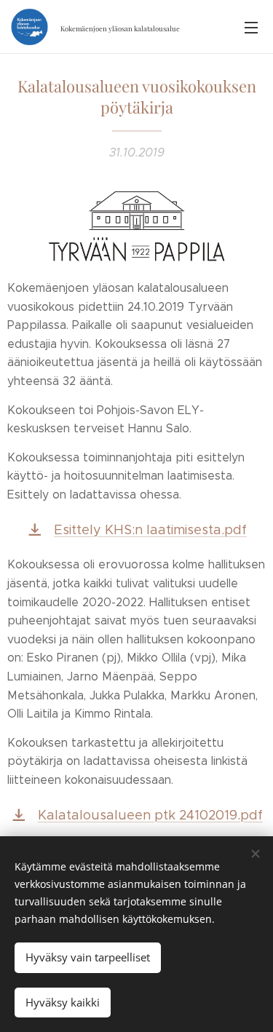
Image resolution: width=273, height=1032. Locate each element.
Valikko (251, 26)
